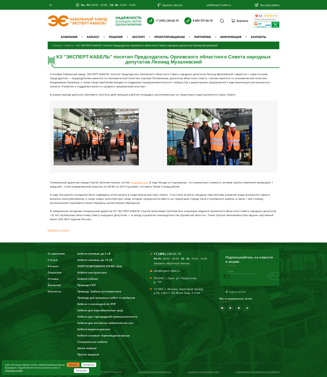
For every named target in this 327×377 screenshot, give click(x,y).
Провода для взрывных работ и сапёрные (106, 297)
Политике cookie (13, 370)
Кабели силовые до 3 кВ (94, 253)
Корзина (242, 20)
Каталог (53, 266)
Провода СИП (86, 285)
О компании (56, 253)
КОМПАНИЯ (69, 37)
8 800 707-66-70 (203, 20)
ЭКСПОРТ (138, 37)
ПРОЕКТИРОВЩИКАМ (169, 37)
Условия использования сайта (203, 371)
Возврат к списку (58, 230)
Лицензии (55, 272)
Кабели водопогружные (93, 329)
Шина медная (87, 348)
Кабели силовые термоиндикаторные (103, 335)
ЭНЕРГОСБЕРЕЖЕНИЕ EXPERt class (99, 266)
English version (237, 291)
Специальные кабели (92, 341)
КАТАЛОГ (93, 37)
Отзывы (53, 278)
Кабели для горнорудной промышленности (107, 316)
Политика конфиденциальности (154, 371)
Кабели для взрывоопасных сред (100, 310)
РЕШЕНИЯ (116, 37)
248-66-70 (167, 254)
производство (139, 182)
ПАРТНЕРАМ (202, 37)
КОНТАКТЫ (258, 37)
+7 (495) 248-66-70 (167, 20)
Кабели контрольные (92, 272)
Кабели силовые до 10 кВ (94, 260)
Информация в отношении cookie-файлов (257, 371)
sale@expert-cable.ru (167, 270)
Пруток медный (88, 354)
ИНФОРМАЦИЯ (231, 37)
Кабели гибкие (87, 278)
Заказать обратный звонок (172, 263)
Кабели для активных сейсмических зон (105, 323)
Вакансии (54, 285)
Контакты (54, 291)
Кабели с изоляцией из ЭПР (96, 304)
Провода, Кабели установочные (99, 291)
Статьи (53, 260)
